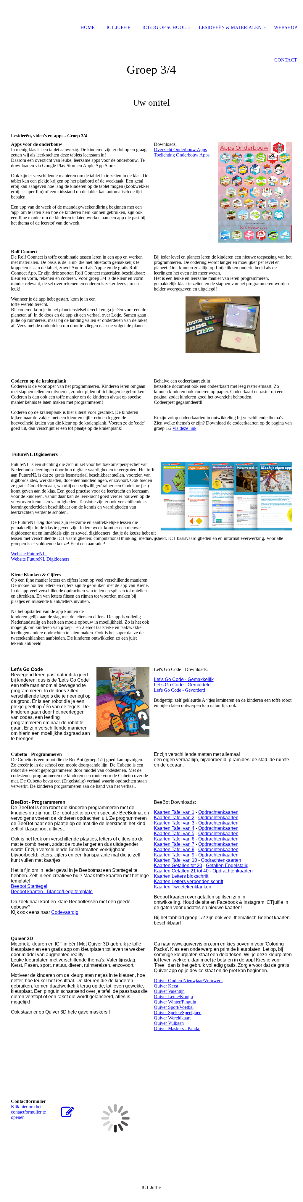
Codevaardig (64, 912)
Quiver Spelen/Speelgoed (178, 1012)
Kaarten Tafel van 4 (174, 828)
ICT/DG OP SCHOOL (164, 27)
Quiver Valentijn (169, 991)
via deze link (184, 428)
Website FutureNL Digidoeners (40, 559)
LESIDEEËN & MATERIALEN (230, 27)
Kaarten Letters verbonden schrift (188, 881)
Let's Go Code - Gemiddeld (182, 684)
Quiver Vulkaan (169, 1023)
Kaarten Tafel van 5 (174, 833)
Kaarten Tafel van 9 (174, 854)
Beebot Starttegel (29, 886)
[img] (151, 75)
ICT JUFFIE (118, 27)
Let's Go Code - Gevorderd (179, 690)
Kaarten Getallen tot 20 (178, 865)
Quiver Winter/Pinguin (175, 1001)
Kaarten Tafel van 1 (174, 812)
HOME (87, 27)
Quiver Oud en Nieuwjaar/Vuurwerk (188, 980)
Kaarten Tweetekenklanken (182, 886)
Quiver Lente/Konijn (173, 996)
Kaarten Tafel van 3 (174, 822)
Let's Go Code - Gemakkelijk (184, 679)
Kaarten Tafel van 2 (174, 817)
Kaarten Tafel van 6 (174, 838)
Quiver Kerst (166, 985)
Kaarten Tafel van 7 (174, 844)
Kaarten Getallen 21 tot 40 (181, 870)
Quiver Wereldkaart (172, 1017)
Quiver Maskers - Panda (177, 1028)
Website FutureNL (29, 553)
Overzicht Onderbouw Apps (180, 149)
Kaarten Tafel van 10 (175, 860)
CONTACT (285, 59)
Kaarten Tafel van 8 (174, 849)
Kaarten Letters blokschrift (181, 876)
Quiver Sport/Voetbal (174, 1007)
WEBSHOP (285, 27)
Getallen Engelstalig (227, 865)
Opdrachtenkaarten (218, 812)
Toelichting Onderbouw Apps (181, 154)
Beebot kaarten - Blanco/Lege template (52, 891)
